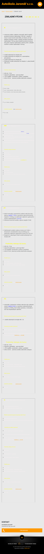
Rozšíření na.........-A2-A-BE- (18, 439)
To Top (22, 537)
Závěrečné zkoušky (19, 109)
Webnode (27, 548)
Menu (40, 4)
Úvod (3, 11)
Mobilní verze (12, 544)
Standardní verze (30, 544)
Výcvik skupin (9, 11)
